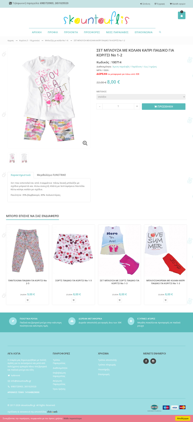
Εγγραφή (161, 4)
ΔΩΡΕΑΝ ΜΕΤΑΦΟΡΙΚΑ (90, 318)
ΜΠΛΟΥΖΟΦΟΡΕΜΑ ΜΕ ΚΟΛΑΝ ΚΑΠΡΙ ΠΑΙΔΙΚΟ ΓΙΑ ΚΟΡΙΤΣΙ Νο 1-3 (165, 282)
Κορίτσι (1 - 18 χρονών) (29, 40)
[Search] (160, 32)
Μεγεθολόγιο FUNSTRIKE (51, 175)
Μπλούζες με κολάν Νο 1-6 (57, 40)
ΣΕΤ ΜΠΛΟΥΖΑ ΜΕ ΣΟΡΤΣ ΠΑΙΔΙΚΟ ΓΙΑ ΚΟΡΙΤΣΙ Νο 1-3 (119, 282)
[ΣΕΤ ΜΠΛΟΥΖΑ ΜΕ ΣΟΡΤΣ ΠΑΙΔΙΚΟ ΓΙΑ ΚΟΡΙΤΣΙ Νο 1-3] (119, 250)
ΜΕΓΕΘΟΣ (101, 91)
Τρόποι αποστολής (107, 360)
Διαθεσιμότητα (60, 367)
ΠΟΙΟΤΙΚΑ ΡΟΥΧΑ (28, 318)
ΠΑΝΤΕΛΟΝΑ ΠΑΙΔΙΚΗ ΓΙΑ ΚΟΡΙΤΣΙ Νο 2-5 (27, 282)
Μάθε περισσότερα (73, 418)
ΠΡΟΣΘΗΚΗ (165, 106)
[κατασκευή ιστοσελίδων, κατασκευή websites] (52, 411)
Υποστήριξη (103, 369)
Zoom (85, 143)
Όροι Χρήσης (59, 388)
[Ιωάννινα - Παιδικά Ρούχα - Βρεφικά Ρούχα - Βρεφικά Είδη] (96, 18)
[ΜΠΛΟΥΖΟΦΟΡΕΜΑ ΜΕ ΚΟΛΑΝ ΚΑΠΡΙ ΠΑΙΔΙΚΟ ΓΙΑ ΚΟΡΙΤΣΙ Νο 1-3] (165, 250)
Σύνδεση (146, 4)
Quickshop (27, 300)
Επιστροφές (104, 374)
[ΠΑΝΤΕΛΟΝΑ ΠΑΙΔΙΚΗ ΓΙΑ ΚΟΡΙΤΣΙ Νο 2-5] (27, 250)
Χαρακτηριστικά (21, 175)
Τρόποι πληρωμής (107, 364)
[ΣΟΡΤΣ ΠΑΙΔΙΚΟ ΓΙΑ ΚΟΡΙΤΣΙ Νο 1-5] (73, 250)
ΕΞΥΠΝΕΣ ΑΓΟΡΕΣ (146, 318)
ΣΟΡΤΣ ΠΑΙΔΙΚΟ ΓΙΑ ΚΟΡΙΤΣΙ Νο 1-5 (73, 280)
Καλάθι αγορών (178, 4)
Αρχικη (11, 40)
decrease (99, 106)
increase (137, 106)
